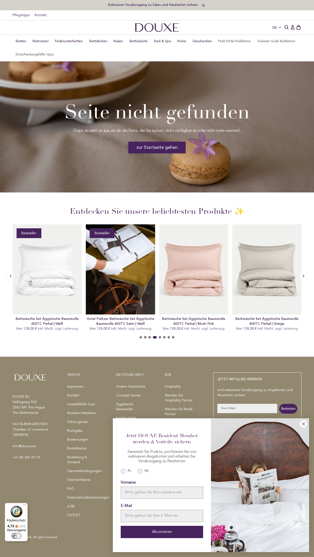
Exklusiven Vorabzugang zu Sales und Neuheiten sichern (153, 5)
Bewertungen (77, 439)
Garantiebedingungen (83, 471)
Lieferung (70, 328)
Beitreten (288, 408)
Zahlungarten (77, 422)
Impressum (75, 386)
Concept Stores (128, 395)
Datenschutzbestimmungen (83, 497)
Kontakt (41, 15)
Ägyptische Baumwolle (124, 407)
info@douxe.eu (24, 446)
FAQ (70, 488)
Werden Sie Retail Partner (178, 412)
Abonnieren (162, 532)
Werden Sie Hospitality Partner (179, 398)
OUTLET (73, 515)
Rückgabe (74, 431)
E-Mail (126, 506)
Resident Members (81, 413)
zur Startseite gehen (157, 147)
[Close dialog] (303, 424)
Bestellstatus (77, 448)
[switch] (16, 536)
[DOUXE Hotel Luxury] (157, 27)
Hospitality (173, 386)
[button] (287, 27)
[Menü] (25, 506)
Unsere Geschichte (130, 386)
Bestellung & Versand (77, 460)
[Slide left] (303, 276)
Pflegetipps (21, 15)
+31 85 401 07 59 (26, 457)
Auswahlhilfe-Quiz (81, 404)
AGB (71, 506)
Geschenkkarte (79, 480)
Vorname (128, 483)
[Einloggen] (293, 27)
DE (274, 27)
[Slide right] (10, 276)
